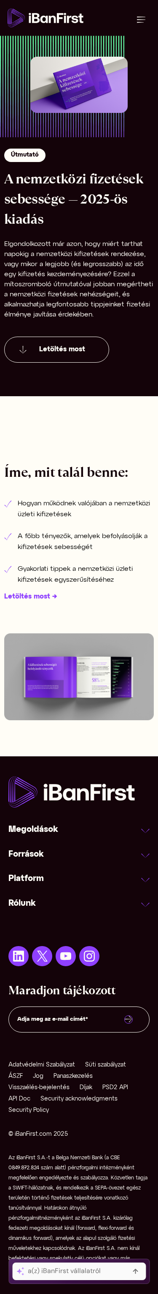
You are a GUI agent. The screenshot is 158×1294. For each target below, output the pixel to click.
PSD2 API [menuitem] (115, 1087)
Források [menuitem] (26, 854)
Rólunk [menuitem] (22, 903)
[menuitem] (18, 956)
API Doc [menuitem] (19, 1099)
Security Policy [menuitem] (28, 1110)
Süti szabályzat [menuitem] (105, 1065)
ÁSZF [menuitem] (15, 1076)
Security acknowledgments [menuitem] (79, 1099)
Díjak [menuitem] (86, 1087)
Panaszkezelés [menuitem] (73, 1076)
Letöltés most (62, 349)
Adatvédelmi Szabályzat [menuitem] (41, 1065)
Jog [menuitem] (38, 1076)
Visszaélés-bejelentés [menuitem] (39, 1087)
